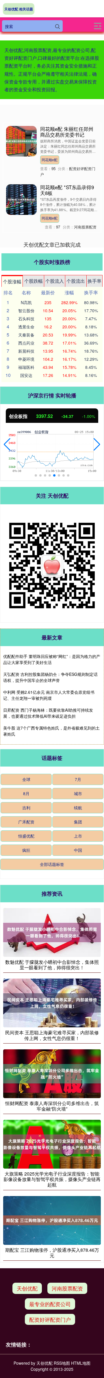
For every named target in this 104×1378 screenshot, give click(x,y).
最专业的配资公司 (50, 1304)
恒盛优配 (26, 836)
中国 (78, 850)
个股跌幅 (33, 281)
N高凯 (26, 302)
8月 (26, 793)
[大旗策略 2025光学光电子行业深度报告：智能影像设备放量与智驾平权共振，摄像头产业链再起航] (52, 1143)
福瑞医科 (26, 367)
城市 (78, 793)
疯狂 (26, 850)
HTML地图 (80, 1363)
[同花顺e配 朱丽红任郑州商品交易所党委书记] (21, 141)
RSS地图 (62, 1363)
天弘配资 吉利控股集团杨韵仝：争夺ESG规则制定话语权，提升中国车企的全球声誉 (50, 677)
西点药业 (26, 343)
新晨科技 (26, 351)
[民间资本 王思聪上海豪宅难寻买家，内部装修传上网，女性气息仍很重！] (52, 1002)
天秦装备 (26, 335)
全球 (26, 779)
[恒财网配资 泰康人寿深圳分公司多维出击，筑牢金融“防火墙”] (52, 1073)
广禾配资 (26, 822)
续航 (78, 807)
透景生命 (26, 327)
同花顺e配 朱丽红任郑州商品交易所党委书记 (66, 131)
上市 (78, 836)
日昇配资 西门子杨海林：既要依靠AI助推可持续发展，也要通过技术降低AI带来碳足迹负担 (48, 713)
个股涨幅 (12, 281)
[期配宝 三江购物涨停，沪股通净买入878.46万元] (52, 1220)
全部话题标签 (52, 864)
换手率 (94, 281)
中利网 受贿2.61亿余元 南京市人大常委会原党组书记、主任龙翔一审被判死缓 (48, 695)
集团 (78, 822)
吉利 (26, 807)
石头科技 (26, 318)
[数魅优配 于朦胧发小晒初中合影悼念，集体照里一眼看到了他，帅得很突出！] (52, 932)
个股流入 (54, 281)
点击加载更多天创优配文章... (52, 244)
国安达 (26, 375)
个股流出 (75, 281)
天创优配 (27, 1288)
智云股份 (26, 310)
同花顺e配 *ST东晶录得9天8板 (67, 190)
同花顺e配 (49, 159)
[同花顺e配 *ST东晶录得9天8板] (21, 199)
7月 (78, 779)
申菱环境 (26, 359)
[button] (7, 444)
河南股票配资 (67, 1288)
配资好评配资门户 (50, 1319)
